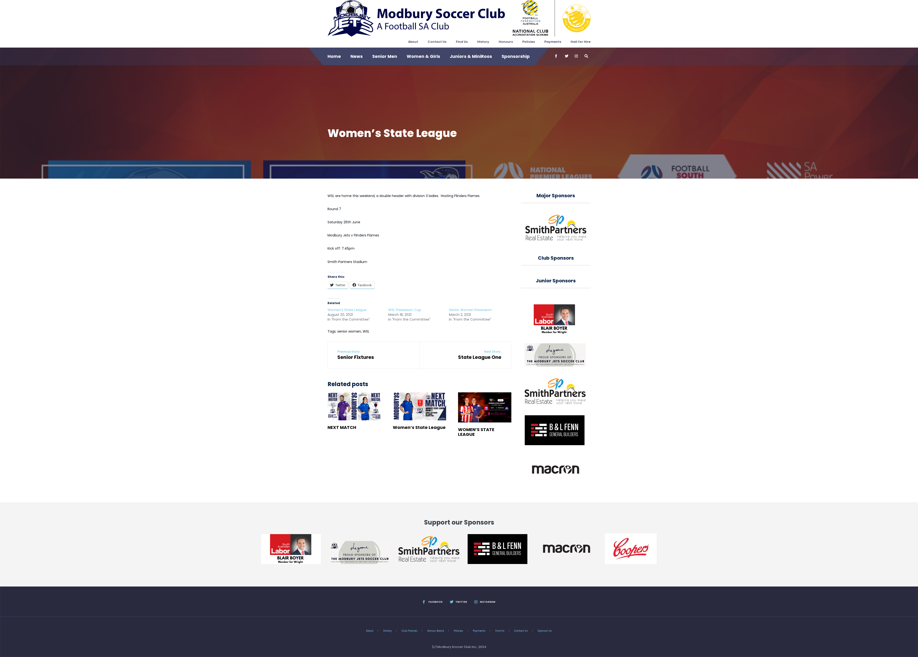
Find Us (462, 41)
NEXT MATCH (342, 427)
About (413, 41)
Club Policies (409, 631)
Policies (528, 41)
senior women (349, 331)
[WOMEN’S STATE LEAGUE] (484, 407)
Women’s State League (347, 309)
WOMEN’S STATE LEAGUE (476, 432)
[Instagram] (576, 56)
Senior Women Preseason (470, 309)
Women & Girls (423, 56)
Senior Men (384, 56)
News (356, 56)
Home (334, 56)
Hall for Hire (580, 41)
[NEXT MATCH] (354, 406)
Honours (506, 41)
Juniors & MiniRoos (471, 56)
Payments (552, 41)
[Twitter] (566, 56)
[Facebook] (556, 56)
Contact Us (437, 41)
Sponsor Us (545, 631)
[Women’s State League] (419, 406)
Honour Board (435, 631)
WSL (366, 331)
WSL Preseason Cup (404, 309)
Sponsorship (516, 56)
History (483, 41)
